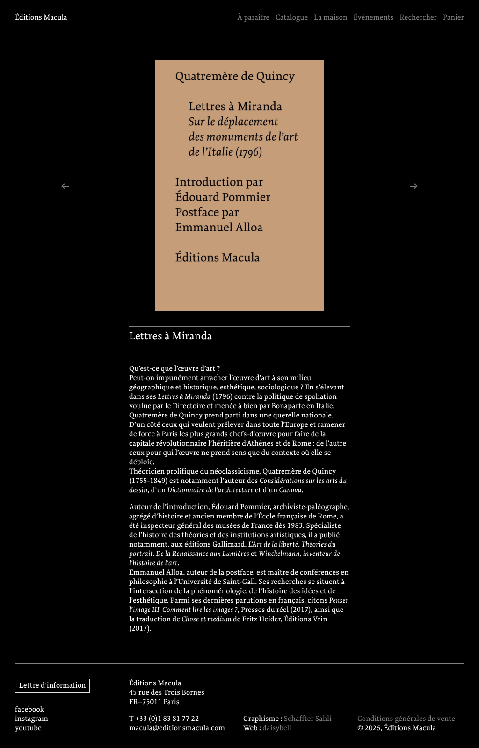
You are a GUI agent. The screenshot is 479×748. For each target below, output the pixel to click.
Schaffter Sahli (308, 719)
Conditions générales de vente (406, 719)
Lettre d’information (52, 686)
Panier (453, 18)
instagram (31, 719)
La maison (330, 18)
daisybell (276, 728)
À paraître (253, 18)
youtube (28, 728)
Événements (374, 18)
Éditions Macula (41, 18)
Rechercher (418, 18)
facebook (29, 709)
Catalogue (292, 18)
